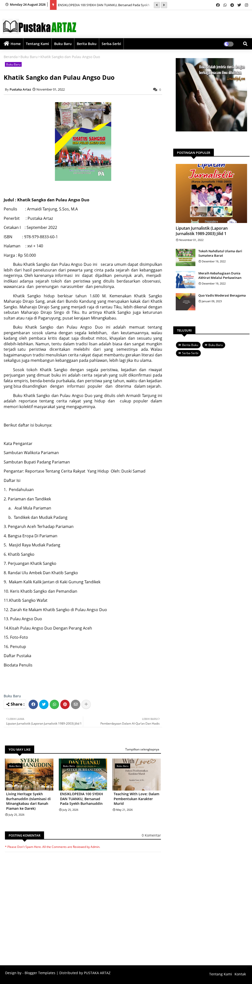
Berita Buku (86, 43)
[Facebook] (33, 704)
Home (16, 43)
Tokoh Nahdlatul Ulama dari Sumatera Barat (220, 253)
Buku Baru (63, 43)
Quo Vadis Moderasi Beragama (222, 295)
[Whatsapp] (54, 704)
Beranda (11, 56)
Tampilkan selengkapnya (142, 749)
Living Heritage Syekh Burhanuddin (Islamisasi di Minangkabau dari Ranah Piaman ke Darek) (28, 801)
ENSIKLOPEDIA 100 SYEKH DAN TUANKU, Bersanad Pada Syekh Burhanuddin (81, 799)
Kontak (240, 974)
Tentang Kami (37, 43)
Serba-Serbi (111, 43)
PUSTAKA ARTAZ (97, 972)
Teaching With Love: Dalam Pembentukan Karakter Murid (136, 799)
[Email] (75, 704)
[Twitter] (43, 704)
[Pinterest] (65, 704)
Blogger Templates (40, 972)
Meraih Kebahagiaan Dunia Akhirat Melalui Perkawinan (219, 275)
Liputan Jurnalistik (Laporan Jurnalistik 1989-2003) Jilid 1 (202, 230)
